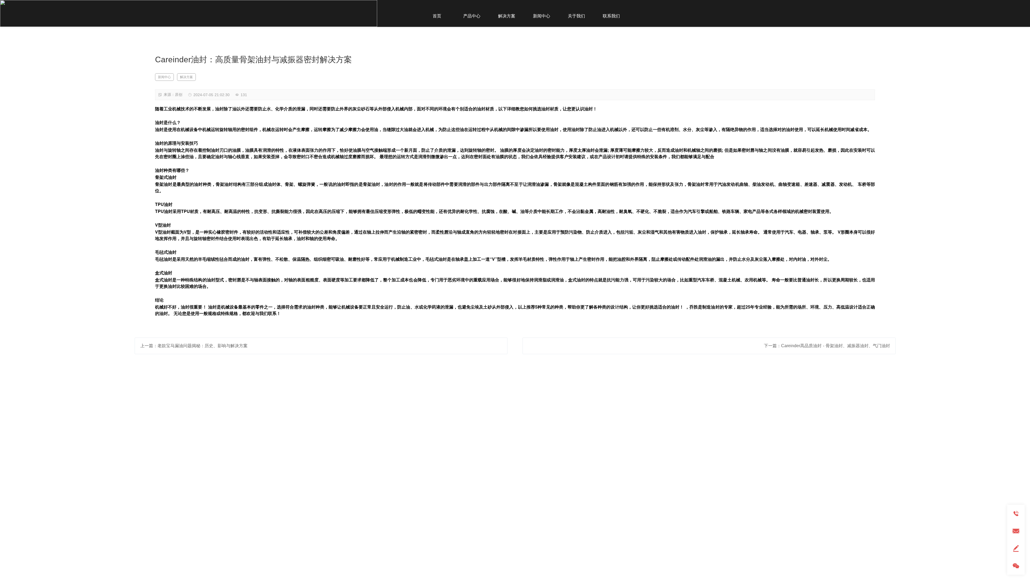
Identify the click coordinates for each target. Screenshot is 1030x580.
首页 (437, 16)
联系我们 (611, 16)
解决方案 (506, 16)
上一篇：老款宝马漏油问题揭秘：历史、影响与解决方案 (194, 345)
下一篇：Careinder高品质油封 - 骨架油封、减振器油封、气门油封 (827, 345)
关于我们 (576, 16)
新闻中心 (541, 16)
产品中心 (471, 16)
